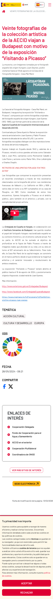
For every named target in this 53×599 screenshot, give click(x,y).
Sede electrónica (25, 483)
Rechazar (26, 592)
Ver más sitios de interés (26, 470)
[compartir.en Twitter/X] (10, 386)
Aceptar (26, 583)
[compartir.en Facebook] (4, 386)
